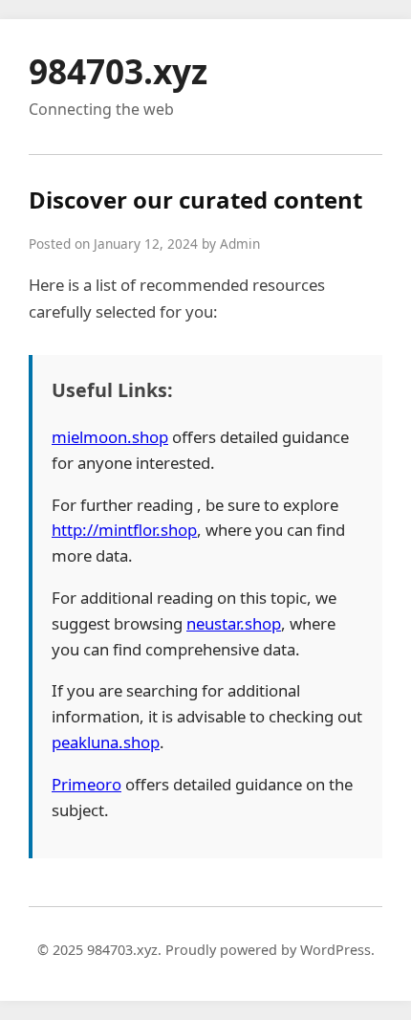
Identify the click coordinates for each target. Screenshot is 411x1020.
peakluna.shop (106, 742)
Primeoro (86, 784)
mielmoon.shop (110, 437)
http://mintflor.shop (124, 530)
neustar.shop (233, 623)
